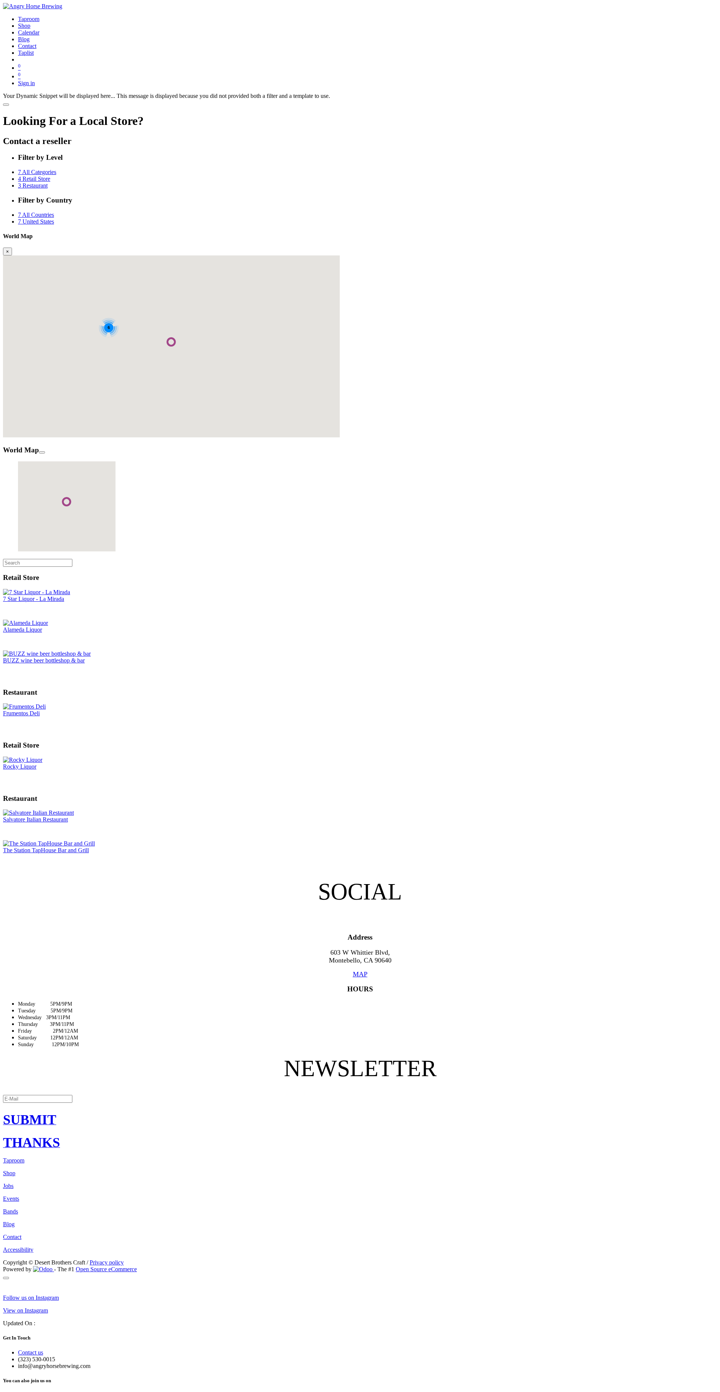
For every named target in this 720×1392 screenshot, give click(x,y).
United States (36, 221)
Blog (9, 1224)
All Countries (36, 215)
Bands (10, 1211)
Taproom (13, 1160)
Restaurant (33, 185)
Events (11, 1198)
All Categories (37, 172)
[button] (360, 1120)
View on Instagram (25, 1310)
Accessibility (18, 1249)
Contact (12, 1237)
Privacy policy (107, 1262)
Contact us (30, 1352)
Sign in (26, 83)
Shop (9, 1173)
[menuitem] (28, 19)
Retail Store (34, 179)
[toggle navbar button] (6, 105)
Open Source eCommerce (106, 1269)
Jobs (8, 1186)
